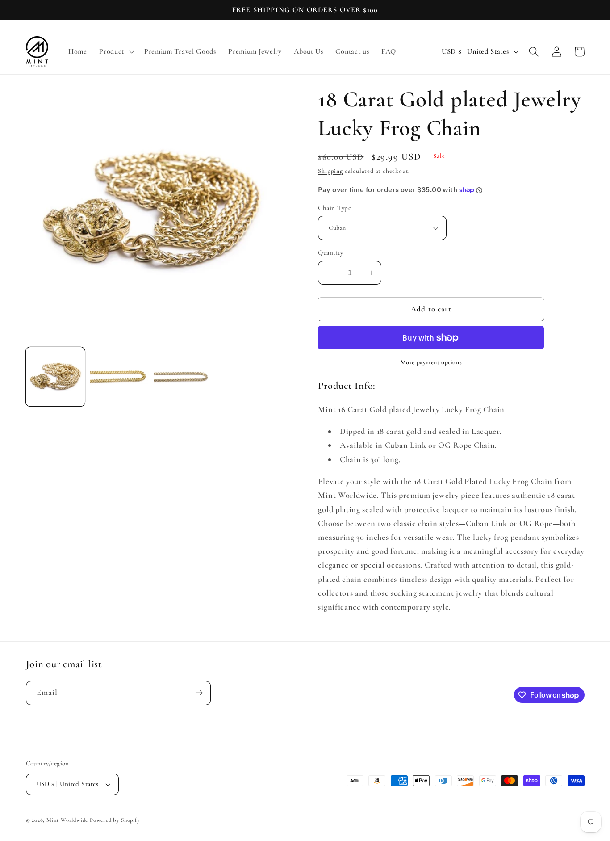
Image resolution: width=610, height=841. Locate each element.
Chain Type (334, 208)
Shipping (330, 171)
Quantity (330, 253)
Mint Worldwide (67, 820)
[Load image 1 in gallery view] (55, 376)
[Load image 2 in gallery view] (119, 376)
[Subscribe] (199, 693)
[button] (115, 51)
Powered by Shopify (115, 820)
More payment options (431, 362)
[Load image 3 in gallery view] (183, 376)
